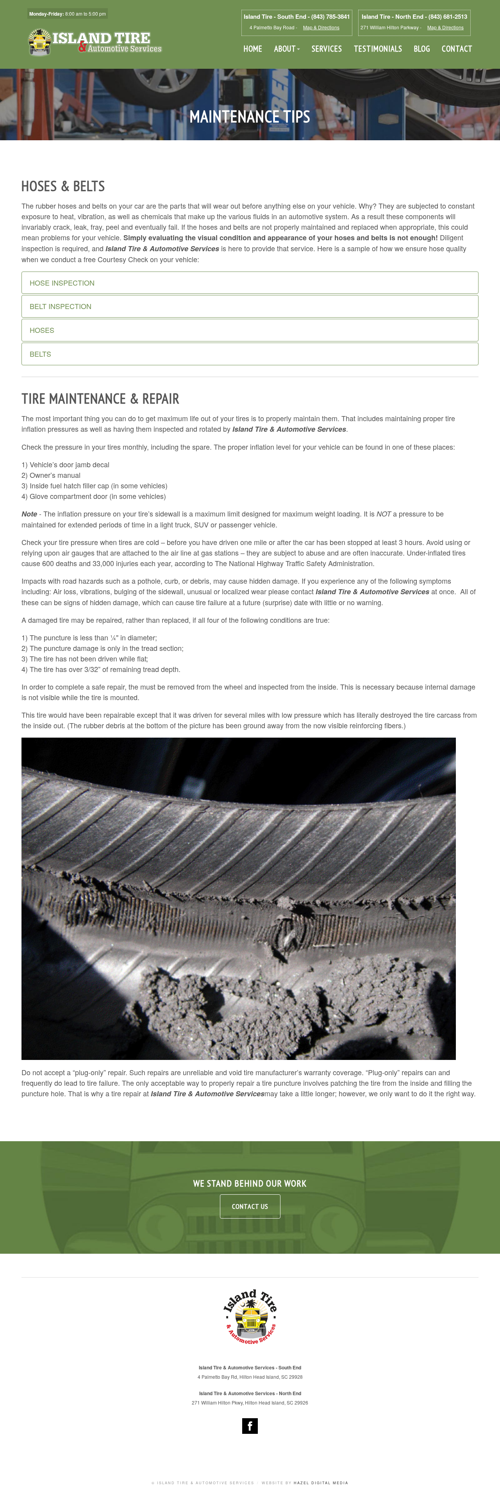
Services (327, 48)
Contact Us (250, 1206)
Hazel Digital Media (321, 1482)
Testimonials (378, 48)
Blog (422, 48)
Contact (457, 48)
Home (253, 48)
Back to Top (486, 1480)
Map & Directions (321, 27)
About (285, 48)
